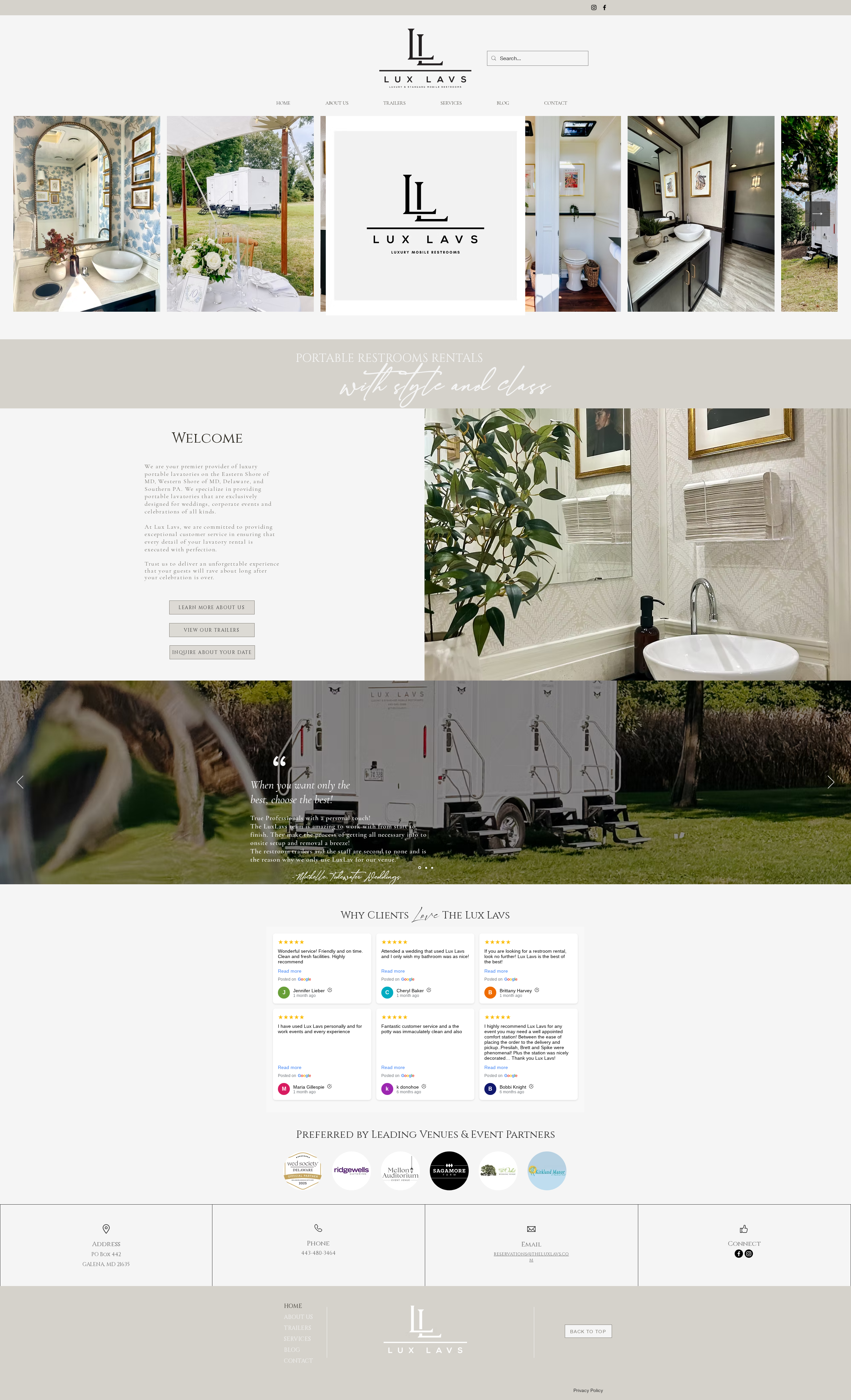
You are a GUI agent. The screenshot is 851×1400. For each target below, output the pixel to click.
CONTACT (298, 1361)
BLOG (292, 1350)
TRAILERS (297, 1328)
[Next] (831, 783)
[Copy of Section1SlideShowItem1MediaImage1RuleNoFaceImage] (425, 867)
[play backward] (291, 1170)
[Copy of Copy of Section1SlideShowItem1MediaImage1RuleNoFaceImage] (432, 868)
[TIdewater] (419, 868)
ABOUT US (298, 1317)
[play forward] (558, 1170)
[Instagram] (593, 7)
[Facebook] (604, 7)
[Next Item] (817, 213)
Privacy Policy (588, 1390)
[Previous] (20, 783)
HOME (293, 1306)
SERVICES (297, 1339)
